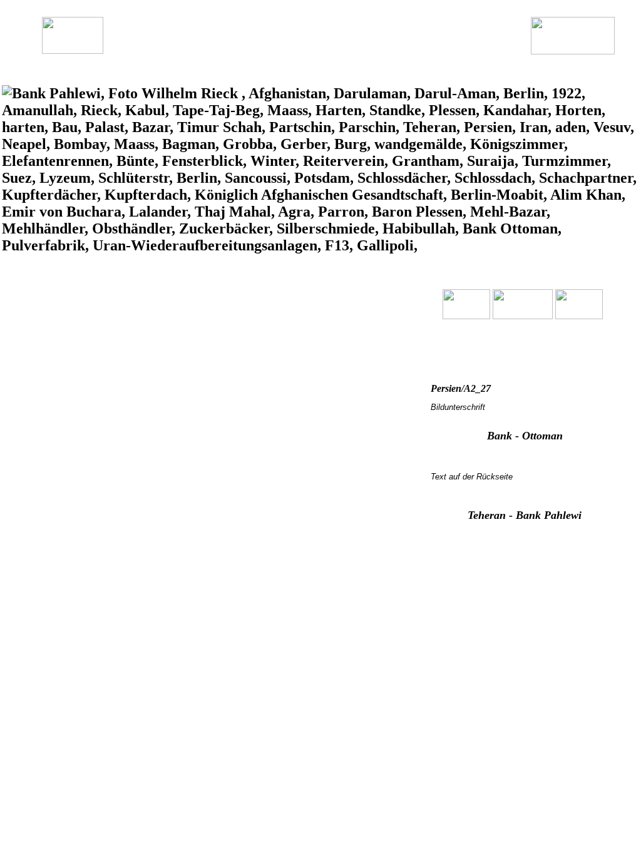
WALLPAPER (376, 48)
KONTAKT (479, 48)
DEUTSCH (189, 48)
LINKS (429, 48)
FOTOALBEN (310, 48)
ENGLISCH (246, 48)
